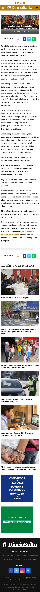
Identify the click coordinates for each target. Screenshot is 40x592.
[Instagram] (22, 570)
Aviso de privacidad (28, 587)
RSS (24, 590)
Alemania (5, 63)
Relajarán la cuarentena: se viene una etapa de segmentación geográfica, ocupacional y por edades (18, 331)
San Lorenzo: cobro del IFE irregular (15, 298)
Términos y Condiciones (12, 587)
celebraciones (16, 249)
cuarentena (28, 249)
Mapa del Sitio (17, 590)
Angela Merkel (18, 75)
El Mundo (19, 23)
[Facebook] (11, 570)
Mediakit (34, 584)
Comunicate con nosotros (10, 584)
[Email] (28, 570)
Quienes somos (24, 584)
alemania (5, 249)
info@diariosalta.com (27, 559)
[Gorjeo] (16, 570)
